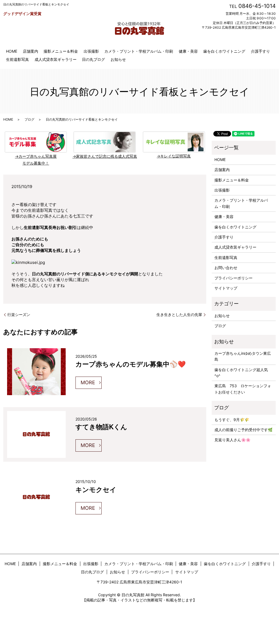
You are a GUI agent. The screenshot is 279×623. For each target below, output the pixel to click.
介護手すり (260, 51)
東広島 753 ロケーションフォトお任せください (242, 388)
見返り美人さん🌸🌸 (232, 439)
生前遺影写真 (17, 59)
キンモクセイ (95, 489)
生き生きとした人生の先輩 (179, 314)
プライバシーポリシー (233, 278)
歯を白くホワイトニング (224, 51)
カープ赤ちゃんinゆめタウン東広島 (242, 356)
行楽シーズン (18, 314)
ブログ (29, 119)
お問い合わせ (225, 267)
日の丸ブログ (93, 59)
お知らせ (118, 59)
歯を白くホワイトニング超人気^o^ (241, 372)
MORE (88, 382)
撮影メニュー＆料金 (61, 51)
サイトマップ (225, 288)
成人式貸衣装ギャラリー (56, 59)
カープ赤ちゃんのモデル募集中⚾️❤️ (130, 363)
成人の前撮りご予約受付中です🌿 (243, 429)
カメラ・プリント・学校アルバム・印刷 (138, 51)
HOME (11, 51)
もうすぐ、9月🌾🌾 (231, 419)
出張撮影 (91, 51)
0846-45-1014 (257, 6)
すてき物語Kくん (101, 426)
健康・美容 (188, 51)
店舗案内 (30, 51)
